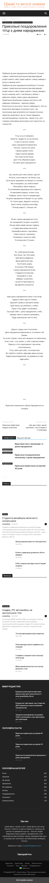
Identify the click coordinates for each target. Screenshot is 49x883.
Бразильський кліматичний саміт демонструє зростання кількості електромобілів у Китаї (28, 694)
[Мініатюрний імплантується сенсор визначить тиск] (8, 669)
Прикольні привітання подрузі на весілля (10, 426)
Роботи (5, 514)
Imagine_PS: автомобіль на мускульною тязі (17, 611)
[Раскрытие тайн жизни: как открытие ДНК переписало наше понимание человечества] (8, 706)
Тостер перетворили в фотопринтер (29, 634)
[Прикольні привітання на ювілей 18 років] (8, 747)
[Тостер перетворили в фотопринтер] (8, 636)
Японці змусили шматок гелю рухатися (30, 542)
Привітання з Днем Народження (23, 22)
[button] (4, 13)
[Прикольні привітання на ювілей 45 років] (8, 736)
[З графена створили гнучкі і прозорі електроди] (8, 658)
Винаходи (6, 606)
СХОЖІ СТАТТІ (9, 438)
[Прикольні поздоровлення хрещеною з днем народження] (8, 758)
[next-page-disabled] (7, 477)
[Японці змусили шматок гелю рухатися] (8, 544)
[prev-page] (3, 477)
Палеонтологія (37, 863)
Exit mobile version (24, 880)
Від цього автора (23, 438)
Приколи (24, 866)
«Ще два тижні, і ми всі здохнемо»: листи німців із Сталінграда (36, 427)
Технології (10, 866)
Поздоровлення (14, 19)
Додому (4, 19)
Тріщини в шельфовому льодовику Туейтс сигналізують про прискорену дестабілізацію (29, 717)
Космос (27, 863)
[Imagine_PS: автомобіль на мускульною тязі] (24, 593)
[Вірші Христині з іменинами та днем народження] (8, 447)
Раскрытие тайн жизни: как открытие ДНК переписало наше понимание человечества (30, 705)
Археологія (9, 863)
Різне (17, 866)
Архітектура (19, 863)
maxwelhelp (6, 524)
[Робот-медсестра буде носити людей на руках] (8, 566)
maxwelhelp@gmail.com (31, 846)
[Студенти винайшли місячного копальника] (24, 501)
